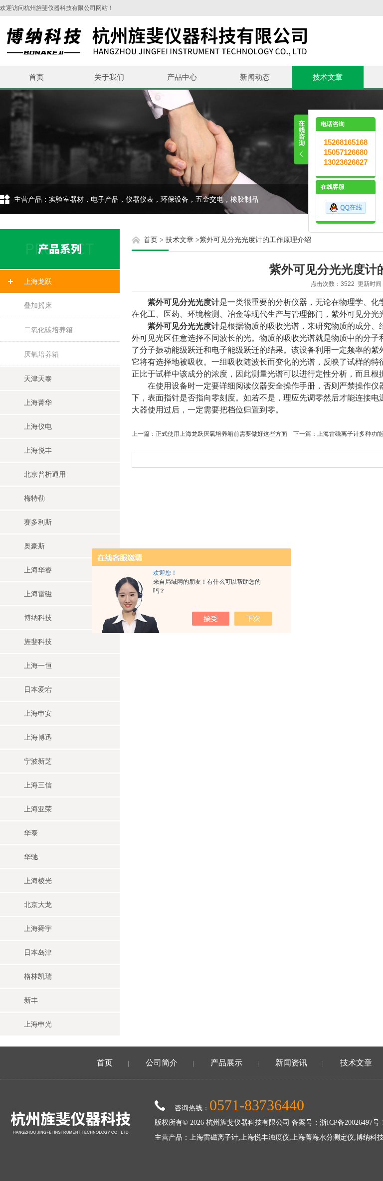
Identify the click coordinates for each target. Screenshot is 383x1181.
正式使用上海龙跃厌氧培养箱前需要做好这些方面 (221, 433)
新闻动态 (255, 77)
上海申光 (38, 1024)
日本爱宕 (38, 689)
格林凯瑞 (38, 976)
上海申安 (38, 713)
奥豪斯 (34, 546)
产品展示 (226, 1062)
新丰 (31, 1000)
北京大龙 (38, 905)
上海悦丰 (38, 450)
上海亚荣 (38, 809)
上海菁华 (38, 402)
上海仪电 (38, 426)
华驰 (31, 857)
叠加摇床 (38, 305)
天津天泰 (38, 379)
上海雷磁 (38, 594)
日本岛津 (38, 952)
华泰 (31, 833)
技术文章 (328, 77)
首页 (36, 77)
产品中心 (182, 77)
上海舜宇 (38, 928)
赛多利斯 (38, 522)
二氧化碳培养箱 (48, 330)
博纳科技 (38, 618)
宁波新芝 (38, 761)
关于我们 (109, 77)
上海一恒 (38, 665)
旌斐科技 (38, 642)
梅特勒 (34, 498)
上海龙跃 (38, 281)
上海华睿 (38, 570)
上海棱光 (38, 881)
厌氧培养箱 (41, 354)
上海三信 (38, 785)
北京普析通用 (45, 474)
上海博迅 (38, 737)
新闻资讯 (291, 1062)
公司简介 (162, 1062)
